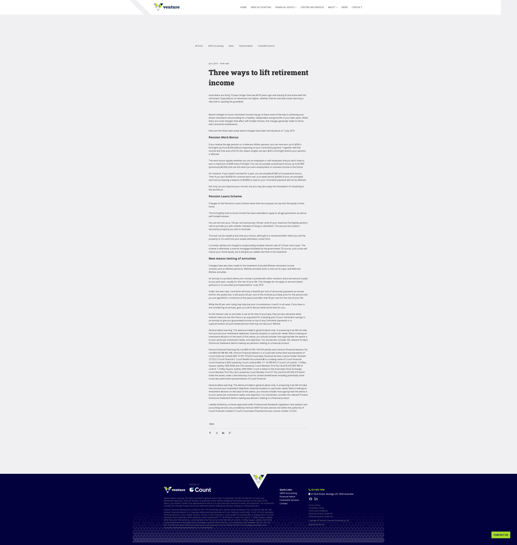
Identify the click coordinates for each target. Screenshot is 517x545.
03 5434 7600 (316, 489)
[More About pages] (337, 7)
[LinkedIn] (316, 499)
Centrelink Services (266, 46)
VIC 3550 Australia (344, 494)
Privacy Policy (314, 505)
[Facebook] (311, 499)
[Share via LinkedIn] (223, 433)
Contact (283, 503)
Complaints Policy (316, 508)
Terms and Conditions (318, 510)
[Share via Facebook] (210, 433)
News (231, 46)
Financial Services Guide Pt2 (321, 516)
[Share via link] (229, 433)
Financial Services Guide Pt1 (321, 513)
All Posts (199, 46)
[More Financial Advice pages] (295, 7)
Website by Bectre (316, 524)
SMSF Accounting (215, 46)
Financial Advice (246, 46)
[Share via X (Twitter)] (216, 433)
